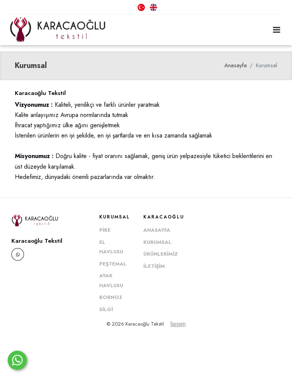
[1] (276, 29)
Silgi (106, 309)
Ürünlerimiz (160, 254)
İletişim (154, 266)
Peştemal (113, 263)
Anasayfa (235, 65)
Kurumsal (157, 242)
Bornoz (110, 297)
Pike (105, 230)
